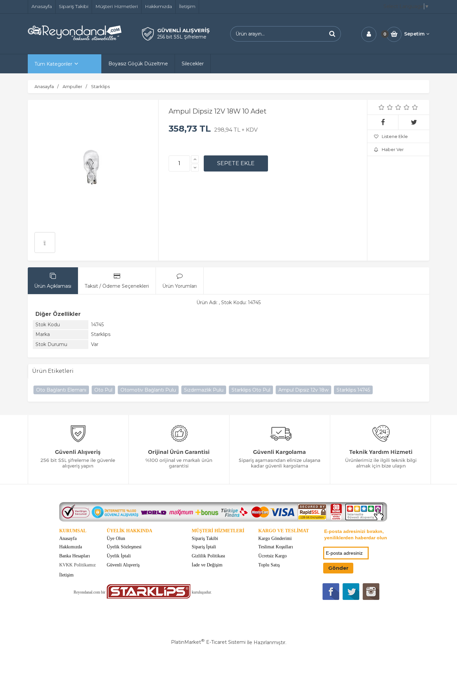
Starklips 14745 (353, 390)
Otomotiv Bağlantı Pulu (148, 390)
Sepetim (414, 34)
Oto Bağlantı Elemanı (61, 390)
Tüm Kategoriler (53, 64)
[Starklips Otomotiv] (148, 597)
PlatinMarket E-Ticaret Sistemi (208, 642)
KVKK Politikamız (77, 564)
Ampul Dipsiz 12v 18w (303, 390)
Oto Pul (103, 390)
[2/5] (385, 107)
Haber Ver (393, 149)
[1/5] (381, 107)
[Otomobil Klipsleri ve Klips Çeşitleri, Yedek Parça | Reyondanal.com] (74, 39)
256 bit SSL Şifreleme (181, 37)
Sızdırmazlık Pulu (203, 390)
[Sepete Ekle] (236, 163)
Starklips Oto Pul (251, 390)
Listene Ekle (395, 136)
